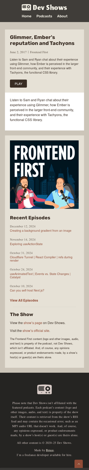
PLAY (18, 83)
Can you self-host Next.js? (27, 290)
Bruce (50, 450)
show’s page (33, 322)
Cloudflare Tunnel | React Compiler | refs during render (41, 258)
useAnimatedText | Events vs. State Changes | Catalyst (40, 275)
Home (26, 16)
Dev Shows (50, 7)
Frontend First (39, 52)
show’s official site (36, 330)
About (62, 16)
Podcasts (44, 16)
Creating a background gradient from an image (40, 230)
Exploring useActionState (26, 244)
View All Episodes (24, 300)
